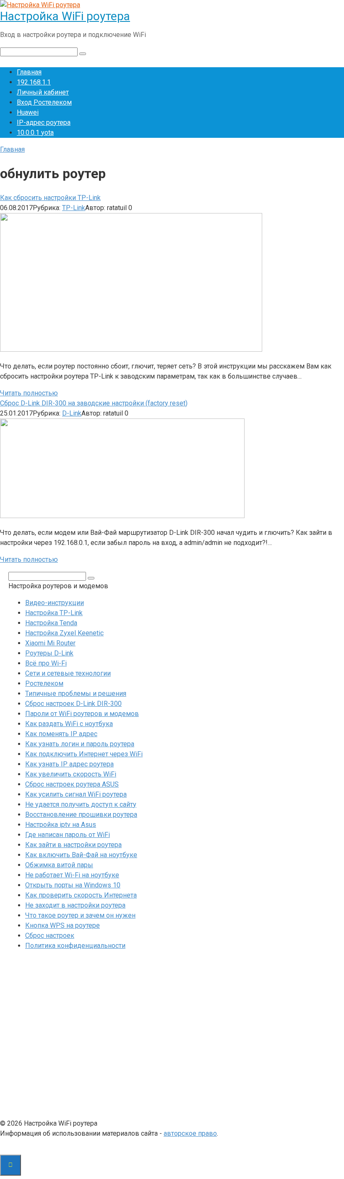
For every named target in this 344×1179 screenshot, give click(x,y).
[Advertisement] (172, 1036)
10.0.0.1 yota (35, 133)
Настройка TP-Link (54, 613)
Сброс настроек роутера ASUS (72, 784)
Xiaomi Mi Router (50, 643)
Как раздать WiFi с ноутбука (69, 724)
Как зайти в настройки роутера (73, 845)
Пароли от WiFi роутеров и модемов (82, 714)
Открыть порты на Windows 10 (72, 885)
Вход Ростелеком (44, 102)
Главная (29, 72)
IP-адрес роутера (43, 122)
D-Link (71, 413)
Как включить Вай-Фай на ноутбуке (81, 855)
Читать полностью (29, 393)
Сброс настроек (49, 936)
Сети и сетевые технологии (68, 673)
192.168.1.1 (34, 82)
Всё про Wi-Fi (46, 663)
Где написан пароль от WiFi (67, 835)
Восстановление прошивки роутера (81, 814)
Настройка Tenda (51, 623)
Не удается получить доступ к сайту (80, 804)
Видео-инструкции (54, 603)
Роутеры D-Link (49, 653)
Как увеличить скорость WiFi (70, 774)
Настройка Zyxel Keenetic (64, 633)
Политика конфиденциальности (75, 946)
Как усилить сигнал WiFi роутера (76, 794)
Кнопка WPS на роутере (62, 925)
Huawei (28, 112)
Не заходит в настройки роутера (75, 905)
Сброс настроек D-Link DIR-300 (73, 704)
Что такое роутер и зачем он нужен (80, 915)
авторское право (190, 1133)
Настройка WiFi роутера (65, 16)
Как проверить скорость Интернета (81, 895)
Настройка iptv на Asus (60, 825)
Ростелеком (44, 683)
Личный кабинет (43, 92)
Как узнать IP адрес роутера (69, 764)
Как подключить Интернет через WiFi (84, 754)
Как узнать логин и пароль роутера (79, 744)
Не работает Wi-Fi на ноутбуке (72, 875)
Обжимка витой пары (59, 865)
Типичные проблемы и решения (75, 693)
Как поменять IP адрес (61, 734)
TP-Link (73, 208)
